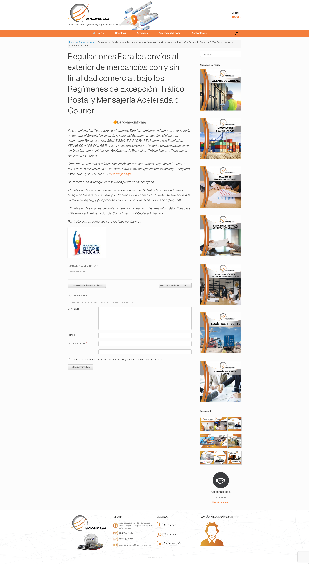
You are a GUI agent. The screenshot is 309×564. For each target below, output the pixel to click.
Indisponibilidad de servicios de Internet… (86, 285)
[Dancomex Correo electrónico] (238, 17)
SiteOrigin (158, 558)
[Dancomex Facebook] (232, 17)
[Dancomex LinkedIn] (234, 17)
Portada (73, 42)
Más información (220, 502)
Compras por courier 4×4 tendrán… (175, 285)
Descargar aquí (120, 174)
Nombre (72, 335)
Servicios (142, 33)
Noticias (81, 272)
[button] (236, 33)
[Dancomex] (88, 13)
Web (70, 351)
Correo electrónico (77, 343)
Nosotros (120, 33)
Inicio (101, 33)
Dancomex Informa (170, 33)
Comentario (74, 309)
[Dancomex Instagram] (236, 17)
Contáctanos (199, 33)
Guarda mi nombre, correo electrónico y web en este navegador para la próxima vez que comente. (116, 359)
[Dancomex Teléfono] (240, 17)
